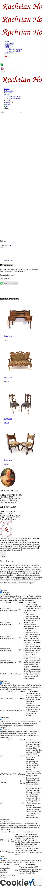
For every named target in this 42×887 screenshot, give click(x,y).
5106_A (6, 381)
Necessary (6, 592)
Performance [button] (4, 718)
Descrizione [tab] (8, 260)
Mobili (9, 245)
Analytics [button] (3, 728)
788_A (6, 464)
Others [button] (2, 856)
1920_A (6, 423)
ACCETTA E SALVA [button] (8, 875)
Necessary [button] (3, 590)
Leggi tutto (8, 336)
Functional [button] (3, 681)
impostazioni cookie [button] (7, 550)
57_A (6, 340)
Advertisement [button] (5, 820)
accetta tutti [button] (18, 550)
